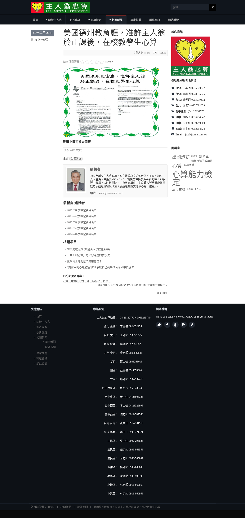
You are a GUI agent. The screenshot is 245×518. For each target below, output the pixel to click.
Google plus (175, 325)
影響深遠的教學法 (202, 161)
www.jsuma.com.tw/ (110, 193)
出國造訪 (76, 158)
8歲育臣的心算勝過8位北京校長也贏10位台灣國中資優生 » (132, 285)
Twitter (159, 325)
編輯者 (95, 169)
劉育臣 (204, 156)
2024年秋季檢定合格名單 (81, 228)
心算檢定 (41, 332)
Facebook (167, 325)
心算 (177, 166)
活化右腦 (178, 189)
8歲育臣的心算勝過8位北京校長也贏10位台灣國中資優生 (100, 267)
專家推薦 (41, 353)
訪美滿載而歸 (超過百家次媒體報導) (88, 249)
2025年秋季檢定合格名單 (81, 216)
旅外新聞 (43, 39)
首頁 (39, 316)
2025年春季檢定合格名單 (81, 222)
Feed (183, 325)
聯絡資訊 (41, 358)
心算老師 (189, 165)
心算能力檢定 (192, 178)
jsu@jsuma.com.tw (196, 134)
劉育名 (194, 156)
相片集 (197, 189)
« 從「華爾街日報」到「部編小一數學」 (87, 281)
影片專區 (41, 327)
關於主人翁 (43, 321)
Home (51, 507)
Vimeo (192, 325)
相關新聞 (41, 337)
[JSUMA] (60, 7)
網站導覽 (41, 363)
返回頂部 (162, 293)
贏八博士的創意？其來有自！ (84, 261)
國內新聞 (50, 341)
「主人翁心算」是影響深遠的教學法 (88, 255)
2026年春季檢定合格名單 (81, 210)
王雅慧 (190, 189)
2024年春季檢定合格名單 (81, 234)
